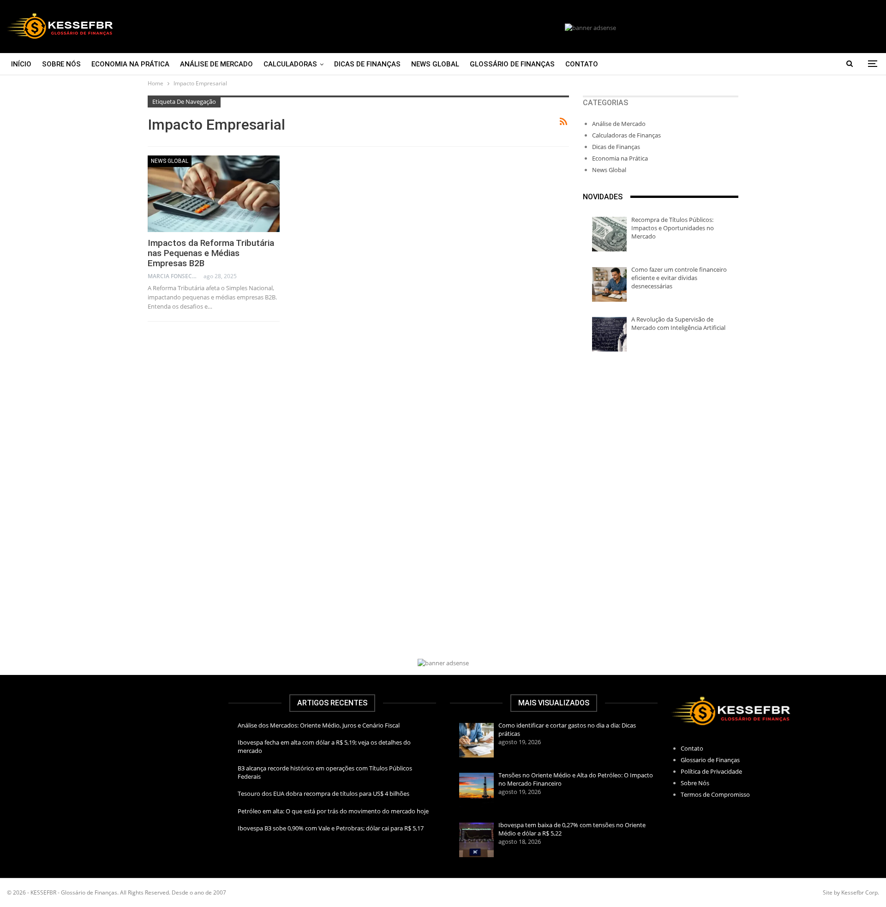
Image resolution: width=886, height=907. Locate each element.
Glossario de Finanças (710, 760)
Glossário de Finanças (512, 64)
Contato (581, 64)
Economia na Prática (130, 64)
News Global (435, 64)
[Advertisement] (660, 434)
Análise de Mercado (216, 64)
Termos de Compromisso (715, 794)
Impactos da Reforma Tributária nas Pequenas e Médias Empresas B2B (211, 253)
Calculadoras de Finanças (626, 135)
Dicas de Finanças (367, 64)
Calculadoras (290, 64)
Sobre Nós (61, 64)
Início (21, 64)
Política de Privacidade (711, 771)
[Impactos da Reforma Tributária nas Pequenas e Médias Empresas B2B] (214, 193)
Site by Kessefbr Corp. (851, 892)
